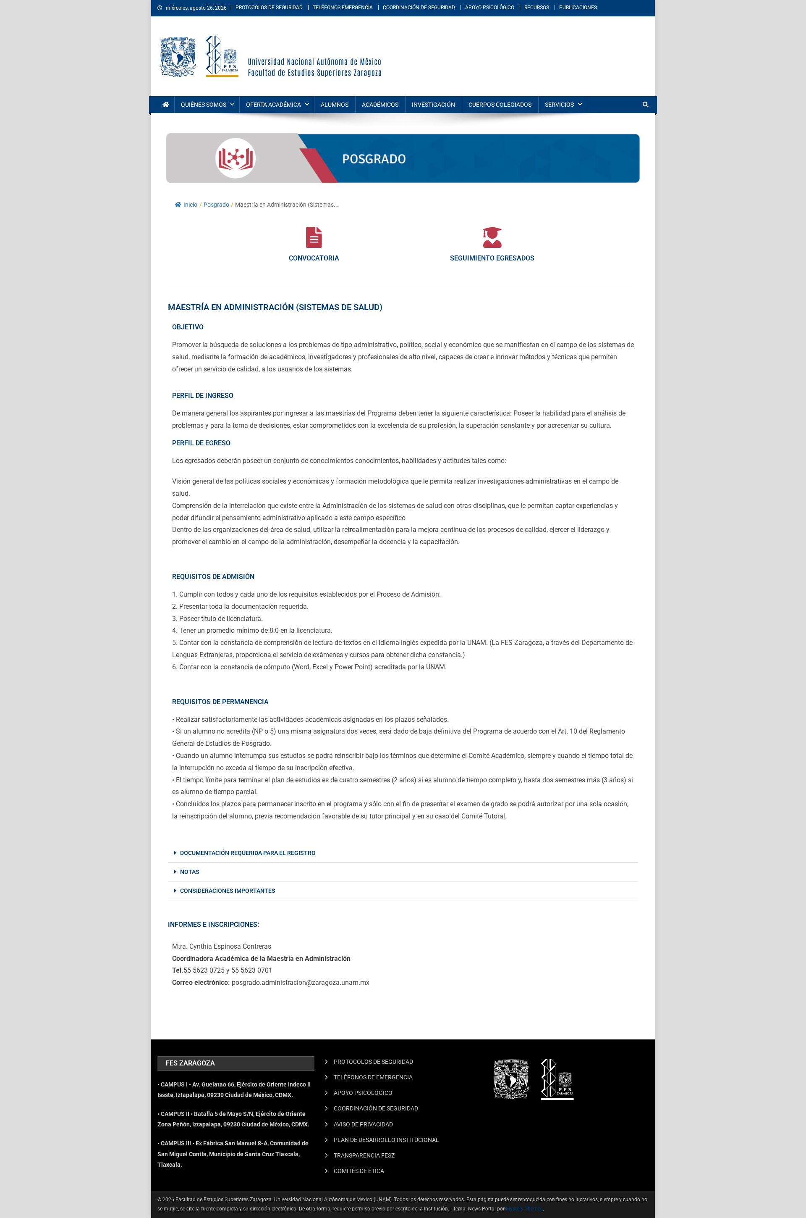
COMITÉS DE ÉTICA (359, 1171)
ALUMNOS (334, 104)
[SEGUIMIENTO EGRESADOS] (492, 237)
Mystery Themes (524, 1209)
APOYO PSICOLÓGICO (489, 8)
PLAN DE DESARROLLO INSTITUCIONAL (386, 1139)
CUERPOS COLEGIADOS (499, 104)
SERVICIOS (559, 104)
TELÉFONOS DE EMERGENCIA (373, 1077)
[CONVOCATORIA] (314, 237)
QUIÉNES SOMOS (203, 104)
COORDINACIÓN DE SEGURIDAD (419, 8)
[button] (403, 853)
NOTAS (189, 871)
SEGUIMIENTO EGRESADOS (492, 258)
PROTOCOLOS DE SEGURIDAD (269, 8)
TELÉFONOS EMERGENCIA (343, 8)
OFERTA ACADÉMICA (273, 104)
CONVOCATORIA (314, 258)
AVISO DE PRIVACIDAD (363, 1124)
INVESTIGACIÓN (433, 104)
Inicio (190, 204)
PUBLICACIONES (578, 8)
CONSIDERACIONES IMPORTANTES (227, 890)
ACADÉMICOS (380, 104)
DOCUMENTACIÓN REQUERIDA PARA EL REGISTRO (248, 853)
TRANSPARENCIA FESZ (364, 1155)
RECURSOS (536, 8)
